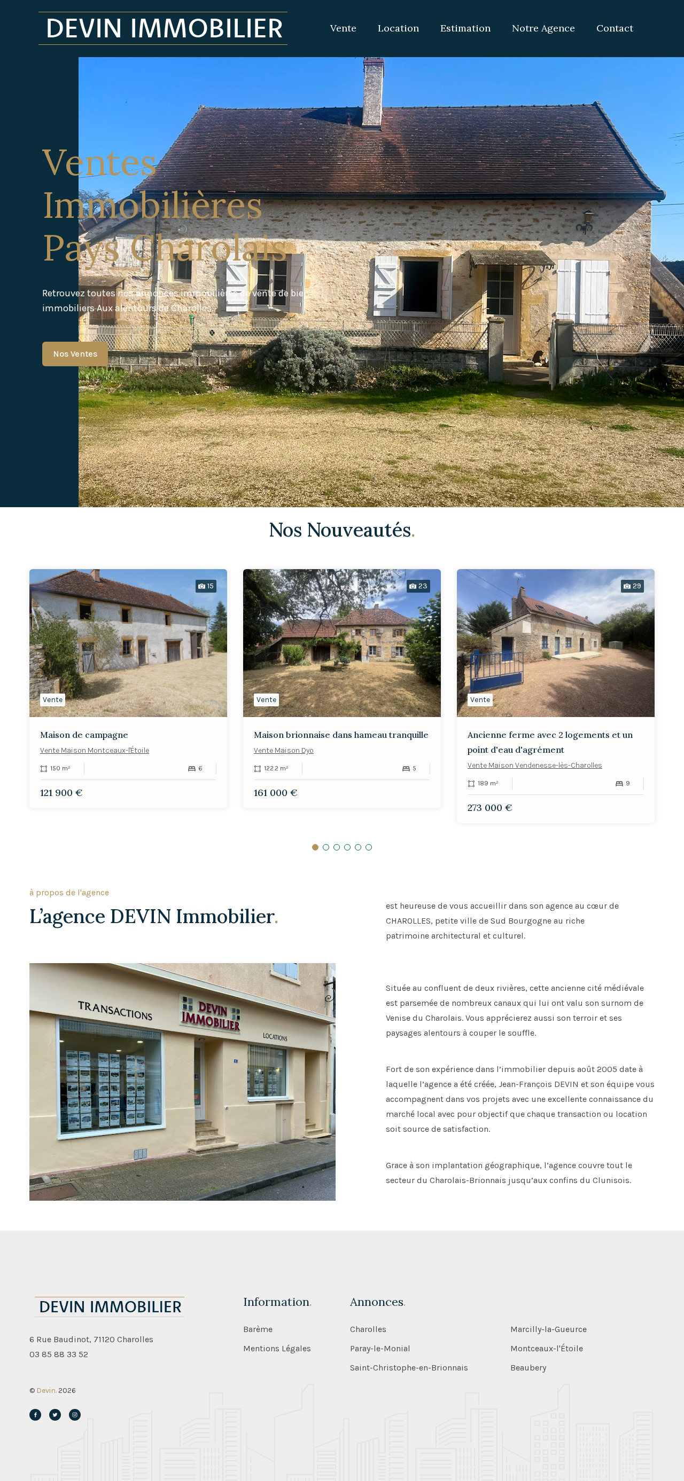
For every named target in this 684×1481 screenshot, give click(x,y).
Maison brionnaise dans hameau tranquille (341, 734)
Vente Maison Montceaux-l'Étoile (94, 750)
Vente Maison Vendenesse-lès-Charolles (535, 765)
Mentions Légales (277, 1348)
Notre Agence (543, 28)
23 (423, 585)
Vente (343, 28)
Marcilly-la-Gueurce (548, 1329)
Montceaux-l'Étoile (546, 1348)
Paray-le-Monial (380, 1348)
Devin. (46, 1390)
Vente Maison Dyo (284, 750)
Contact (614, 28)
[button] (315, 847)
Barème (258, 1329)
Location (398, 28)
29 (637, 585)
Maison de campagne (84, 734)
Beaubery (528, 1368)
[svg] (35, 1415)
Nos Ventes (75, 354)
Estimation (465, 28)
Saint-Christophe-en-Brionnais (409, 1368)
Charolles (368, 1329)
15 (210, 585)
